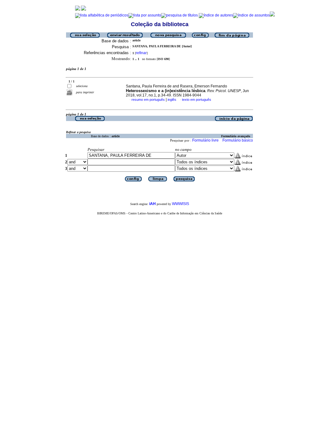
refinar (141, 53)
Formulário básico (237, 140)
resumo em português (148, 99)
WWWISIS (180, 204)
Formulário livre (205, 140)
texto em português (196, 99)
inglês (172, 99)
